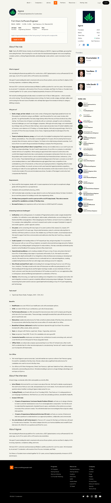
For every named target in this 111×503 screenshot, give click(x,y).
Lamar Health (87, 120)
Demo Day (73, 476)
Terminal (86, 169)
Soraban (85, 192)
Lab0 (85, 109)
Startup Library (74, 471)
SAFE (71, 479)
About (28, 2)
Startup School (55, 471)
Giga (85, 165)
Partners (62, 2)
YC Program (54, 469)
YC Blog (91, 469)
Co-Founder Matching (57, 476)
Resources (72, 2)
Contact (91, 471)
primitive (86, 126)
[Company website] (79, 45)
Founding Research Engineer (91, 133)
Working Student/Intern (90, 155)
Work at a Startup (56, 474)
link (10, 58)
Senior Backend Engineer (90, 177)
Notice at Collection (94, 484)
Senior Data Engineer (89, 160)
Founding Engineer (88, 110)
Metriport (86, 103)
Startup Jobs (83, 2)
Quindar (85, 181)
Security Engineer (88, 149)
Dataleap (86, 153)
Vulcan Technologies (88, 148)
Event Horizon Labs (88, 131)
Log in (99, 3)
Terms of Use (92, 489)
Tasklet (85, 142)
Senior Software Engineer (90, 210)
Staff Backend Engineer (90, 166)
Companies (38, 2)
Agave (21, 11)
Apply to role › (18, 39)
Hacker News (73, 481)
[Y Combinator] (55, 3)
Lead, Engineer (87, 116)
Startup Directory (75, 469)
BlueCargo (86, 203)
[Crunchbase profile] (87, 45)
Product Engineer (88, 121)
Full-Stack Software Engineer (91, 188)
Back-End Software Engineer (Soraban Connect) (91, 194)
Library (48, 2)
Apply (106, 3)
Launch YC (73, 484)
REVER (85, 198)
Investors (72, 474)
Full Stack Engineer (89, 183)
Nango (85, 136)
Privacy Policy (93, 481)
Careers (91, 479)
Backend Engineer (88, 199)
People (91, 476)
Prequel (85, 209)
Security (91, 486)
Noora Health (87, 115)
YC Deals (72, 486)
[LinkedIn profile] (83, 45)
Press (90, 474)
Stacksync (86, 176)
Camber (85, 159)
